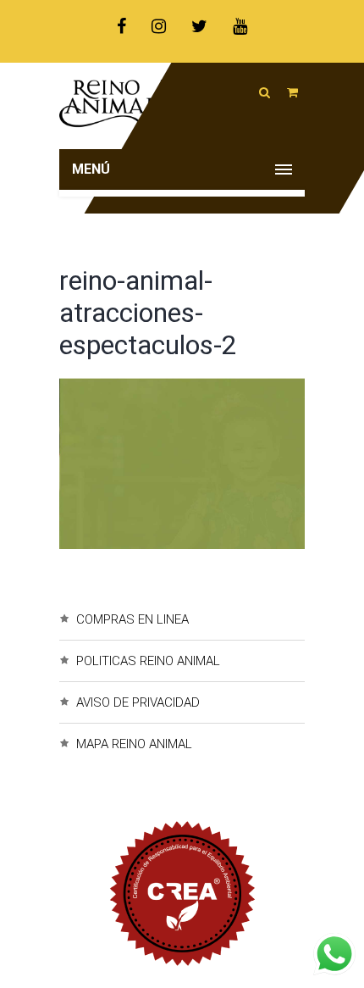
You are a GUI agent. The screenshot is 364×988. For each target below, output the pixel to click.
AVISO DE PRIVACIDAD (138, 702)
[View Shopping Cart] (292, 92)
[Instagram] (159, 26)
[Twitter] (199, 26)
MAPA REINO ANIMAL (134, 744)
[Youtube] (240, 26)
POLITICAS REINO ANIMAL (148, 661)
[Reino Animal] (182, 106)
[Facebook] (121, 26)
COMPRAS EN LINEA (132, 619)
